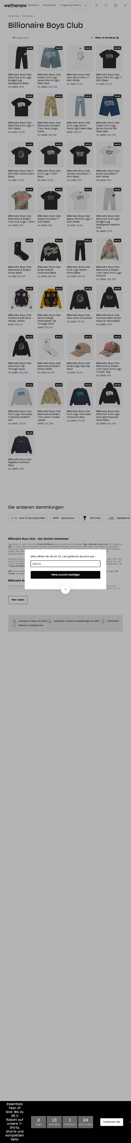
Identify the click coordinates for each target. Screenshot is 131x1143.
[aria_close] (65, 589)
